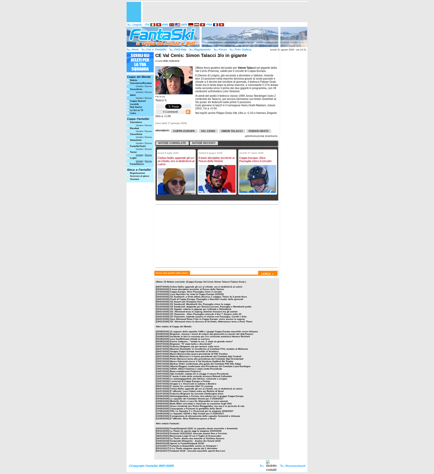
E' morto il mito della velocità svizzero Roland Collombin (201, 376)
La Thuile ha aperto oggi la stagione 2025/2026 (196, 431)
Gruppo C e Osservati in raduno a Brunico (193, 383)
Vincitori (134, 179)
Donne (148, 86)
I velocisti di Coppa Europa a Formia (190, 381)
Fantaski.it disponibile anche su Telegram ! (193, 446)
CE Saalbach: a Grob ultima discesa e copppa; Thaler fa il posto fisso (208, 296)
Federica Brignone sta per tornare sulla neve (194, 346)
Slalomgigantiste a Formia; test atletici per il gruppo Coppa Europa (206, 396)
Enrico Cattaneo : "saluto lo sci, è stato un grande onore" (201, 341)
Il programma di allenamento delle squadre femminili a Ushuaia (205, 416)
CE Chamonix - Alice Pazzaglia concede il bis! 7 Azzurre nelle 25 (205, 314)
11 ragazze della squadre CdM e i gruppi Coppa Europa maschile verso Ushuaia (214, 331)
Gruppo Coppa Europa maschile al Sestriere (194, 351)
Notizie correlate (172, 143)
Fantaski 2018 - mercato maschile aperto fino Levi (197, 451)
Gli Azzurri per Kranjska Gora (186, 301)
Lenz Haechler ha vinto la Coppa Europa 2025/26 (197, 294)
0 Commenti (170, 111)
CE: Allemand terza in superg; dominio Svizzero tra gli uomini (204, 311)
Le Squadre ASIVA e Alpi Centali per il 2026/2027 (197, 413)
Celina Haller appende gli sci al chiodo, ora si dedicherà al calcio (206, 286)
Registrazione (137, 173)
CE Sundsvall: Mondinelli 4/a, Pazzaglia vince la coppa (200, 304)
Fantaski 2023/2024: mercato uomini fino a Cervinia (198, 433)
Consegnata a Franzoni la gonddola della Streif (196, 408)
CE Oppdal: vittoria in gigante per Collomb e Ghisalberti (200, 309)
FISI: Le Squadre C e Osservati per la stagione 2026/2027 (202, 411)
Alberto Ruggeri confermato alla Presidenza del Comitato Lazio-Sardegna (210, 366)
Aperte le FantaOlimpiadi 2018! (187, 443)
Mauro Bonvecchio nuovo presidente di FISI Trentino (199, 354)
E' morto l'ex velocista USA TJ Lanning (191, 386)
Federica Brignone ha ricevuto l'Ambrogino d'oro (196, 393)
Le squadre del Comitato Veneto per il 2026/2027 (197, 398)
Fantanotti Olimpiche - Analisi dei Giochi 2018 (195, 441)
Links (133, 113)
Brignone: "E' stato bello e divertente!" (191, 344)
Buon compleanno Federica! (185, 371)
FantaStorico (137, 164)
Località (134, 104)
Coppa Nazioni (138, 101)
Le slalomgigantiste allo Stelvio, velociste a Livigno (198, 378)
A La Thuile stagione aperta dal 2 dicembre (193, 448)
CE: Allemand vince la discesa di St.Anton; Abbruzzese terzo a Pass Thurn (211, 321)
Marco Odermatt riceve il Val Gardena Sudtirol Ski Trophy (201, 361)
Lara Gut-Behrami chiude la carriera (190, 339)
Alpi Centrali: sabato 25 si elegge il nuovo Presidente (199, 374)
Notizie (133, 80)
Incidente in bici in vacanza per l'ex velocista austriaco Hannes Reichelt (210, 336)
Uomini (139, 86)
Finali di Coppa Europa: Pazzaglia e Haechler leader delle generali (206, 299)
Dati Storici (136, 107)
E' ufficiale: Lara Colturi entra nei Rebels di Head (197, 391)
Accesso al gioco (139, 176)
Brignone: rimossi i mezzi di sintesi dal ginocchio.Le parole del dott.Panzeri (211, 334)
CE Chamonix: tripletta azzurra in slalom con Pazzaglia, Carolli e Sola (208, 316)
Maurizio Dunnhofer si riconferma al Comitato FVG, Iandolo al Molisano (209, 349)
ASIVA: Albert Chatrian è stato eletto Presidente (196, 369)
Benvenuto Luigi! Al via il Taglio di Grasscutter (195, 436)
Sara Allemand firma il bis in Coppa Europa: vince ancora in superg (207, 319)
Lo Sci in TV (136, 110)
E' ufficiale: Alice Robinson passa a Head (192, 418)
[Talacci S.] (174, 93)
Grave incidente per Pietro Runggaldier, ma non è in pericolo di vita (207, 406)
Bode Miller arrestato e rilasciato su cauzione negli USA (201, 403)
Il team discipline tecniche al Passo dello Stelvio (197, 289)
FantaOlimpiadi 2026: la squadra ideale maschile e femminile (204, 428)
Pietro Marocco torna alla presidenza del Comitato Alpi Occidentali (206, 359)
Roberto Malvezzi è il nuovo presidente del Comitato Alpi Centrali (205, 356)
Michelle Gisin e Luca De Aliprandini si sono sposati (199, 401)
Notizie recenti (203, 143)
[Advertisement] (225, 12)
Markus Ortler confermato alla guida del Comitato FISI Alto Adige (205, 364)
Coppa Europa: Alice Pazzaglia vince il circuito (196, 291)
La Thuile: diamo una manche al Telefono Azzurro (197, 438)
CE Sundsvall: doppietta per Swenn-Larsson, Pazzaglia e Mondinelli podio (210, 306)
